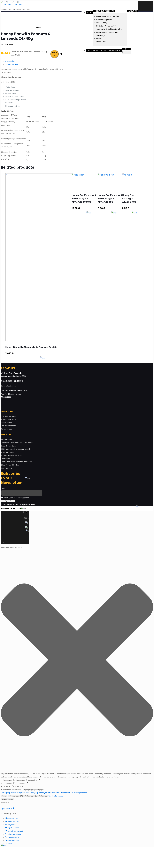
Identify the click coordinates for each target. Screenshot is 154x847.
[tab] (34, 61)
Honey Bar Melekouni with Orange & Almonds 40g (110, 198)
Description (10, 61)
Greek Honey (6, 439)
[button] (77, 660)
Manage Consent (7, 799)
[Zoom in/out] (8, 802)
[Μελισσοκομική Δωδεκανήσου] (12, 4)
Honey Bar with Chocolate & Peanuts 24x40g (31, 347)
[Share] (4, 802)
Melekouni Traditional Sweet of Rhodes (17, 443)
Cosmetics (5, 458)
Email (3, 488)
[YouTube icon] (7, 403)
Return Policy (6, 422)
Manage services (22, 793)
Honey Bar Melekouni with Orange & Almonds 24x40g (84, 198)
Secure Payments (8, 426)
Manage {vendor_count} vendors (44, 793)
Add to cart (54, 54)
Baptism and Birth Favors (11, 455)
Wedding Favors (7, 452)
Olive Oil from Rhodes (10, 465)
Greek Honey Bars (8, 446)
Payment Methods (8, 416)
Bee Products (6, 468)
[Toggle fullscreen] (6, 802)
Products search (8, 9)
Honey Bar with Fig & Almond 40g (129, 198)
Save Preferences (41, 796)
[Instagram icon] (8, 403)
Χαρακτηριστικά (11, 64)
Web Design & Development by (116, 509)
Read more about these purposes (72, 793)
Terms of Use (6, 429)
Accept (4, 796)
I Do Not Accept (14, 796)
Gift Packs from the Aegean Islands (16, 449)
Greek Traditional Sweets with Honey (16, 462)
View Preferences (27, 796)
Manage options (8, 793)
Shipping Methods (8, 419)
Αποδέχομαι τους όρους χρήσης (16, 497)
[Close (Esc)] (2, 802)
